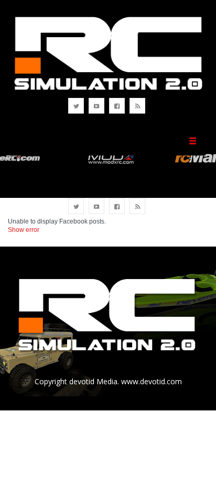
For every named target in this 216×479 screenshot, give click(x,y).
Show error (23, 229)
